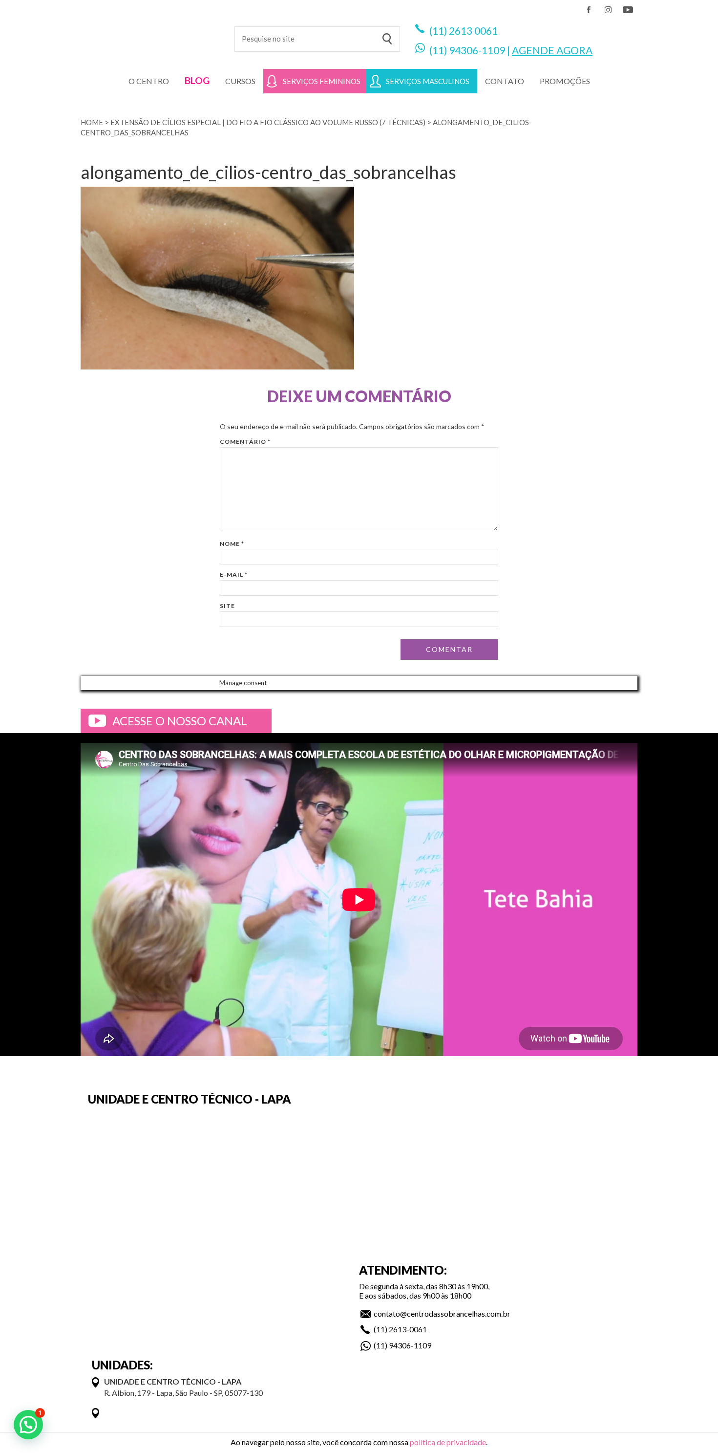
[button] (28, 1424)
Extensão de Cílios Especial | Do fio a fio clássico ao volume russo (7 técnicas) (267, 122)
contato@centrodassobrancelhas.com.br (442, 1313)
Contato (504, 81)
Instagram (608, 9)
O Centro (148, 81)
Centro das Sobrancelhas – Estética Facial (150, 34)
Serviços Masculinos (427, 81)
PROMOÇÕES (565, 81)
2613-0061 (408, 1329)
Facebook (588, 9)
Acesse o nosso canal (179, 721)
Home (92, 122)
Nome (232, 543)
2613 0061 (473, 30)
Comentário (245, 441)
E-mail (234, 574)
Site (227, 605)
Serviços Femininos (321, 81)
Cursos (240, 81)
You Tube (627, 9)
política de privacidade (448, 1442)
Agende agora (552, 50)
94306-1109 (477, 50)
